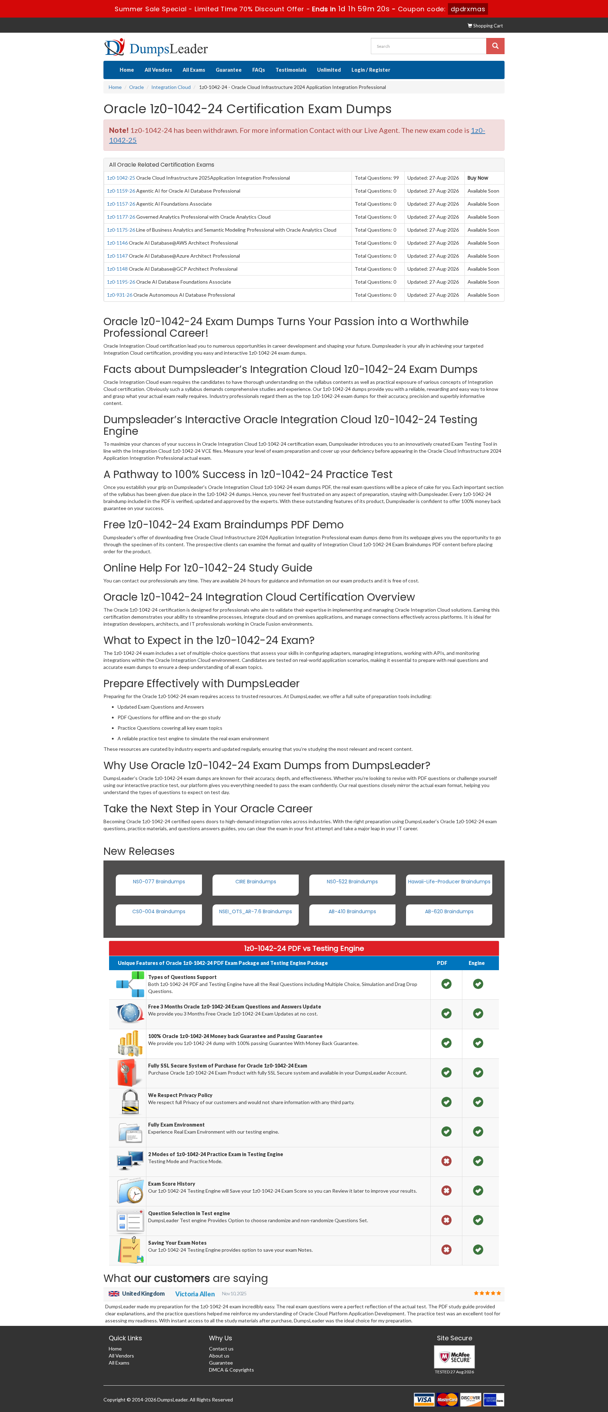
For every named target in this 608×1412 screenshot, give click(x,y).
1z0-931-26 (119, 295)
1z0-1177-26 (121, 217)
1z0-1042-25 (121, 178)
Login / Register (371, 70)
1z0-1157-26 (121, 204)
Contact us (221, 1349)
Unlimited (329, 70)
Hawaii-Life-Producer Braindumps (449, 881)
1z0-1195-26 (121, 282)
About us (219, 1356)
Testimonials (291, 70)
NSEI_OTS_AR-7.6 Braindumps (255, 911)
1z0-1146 (117, 243)
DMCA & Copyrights (231, 1370)
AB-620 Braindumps (449, 911)
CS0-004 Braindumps (158, 911)
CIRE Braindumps (255, 881)
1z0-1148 (117, 269)
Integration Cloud (171, 87)
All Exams (194, 70)
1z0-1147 (117, 256)
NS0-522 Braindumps (352, 881)
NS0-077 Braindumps (159, 881)
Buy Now (478, 177)
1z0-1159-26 (121, 191)
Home (127, 70)
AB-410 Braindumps (352, 911)
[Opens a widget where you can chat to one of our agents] (581, 1399)
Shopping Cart (487, 25)
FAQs (258, 70)
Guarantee (229, 70)
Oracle (136, 87)
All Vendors (158, 70)
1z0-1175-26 (121, 230)
